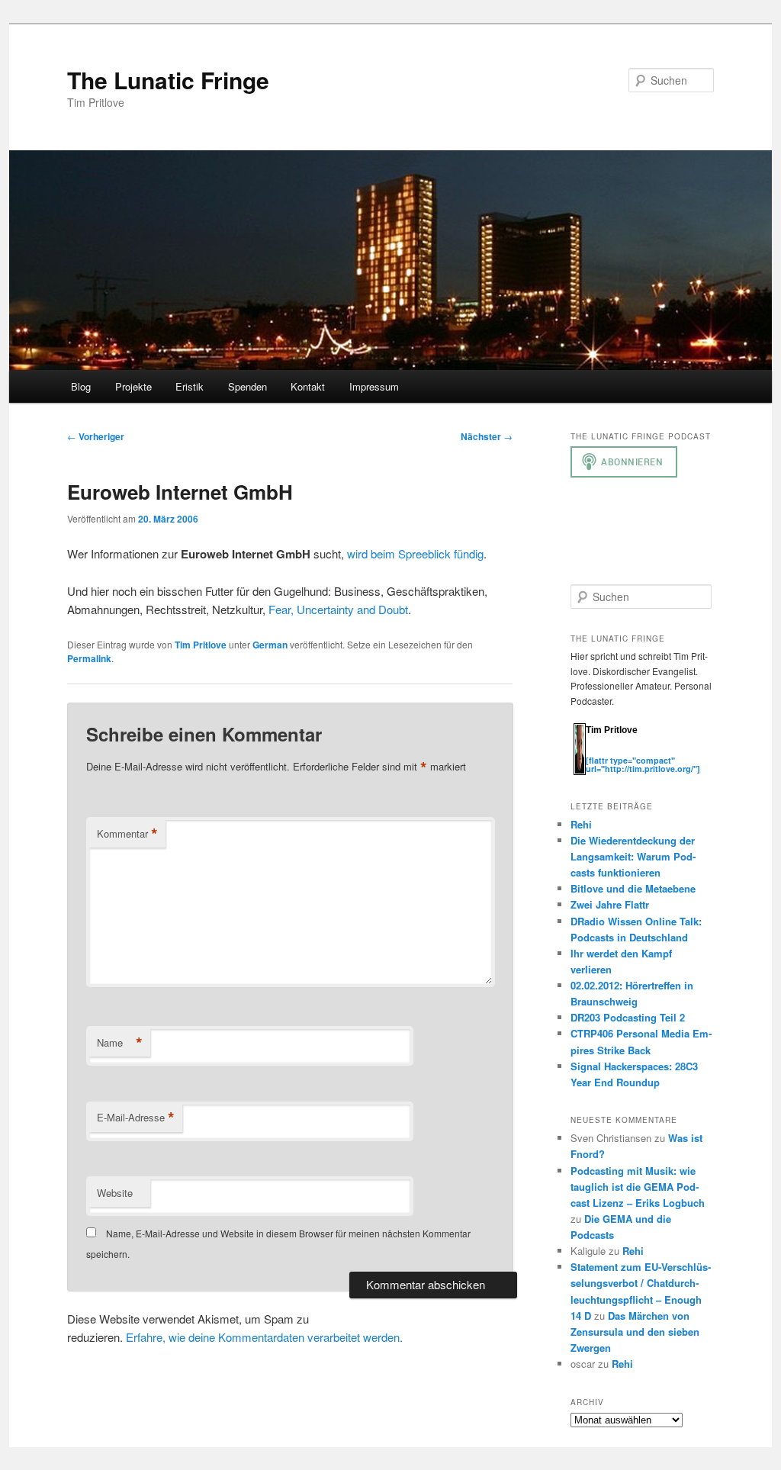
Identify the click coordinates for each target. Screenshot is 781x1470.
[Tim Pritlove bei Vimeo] (608, 752)
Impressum (374, 386)
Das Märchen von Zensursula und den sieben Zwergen (634, 1331)
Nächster (487, 436)
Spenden (247, 386)
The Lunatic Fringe (168, 79)
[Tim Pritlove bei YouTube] (639, 752)
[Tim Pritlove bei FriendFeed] (654, 752)
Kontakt (308, 386)
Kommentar (127, 834)
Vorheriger (95, 436)
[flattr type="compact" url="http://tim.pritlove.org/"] (643, 764)
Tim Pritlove (201, 644)
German (270, 644)
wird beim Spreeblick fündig (415, 553)
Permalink (89, 658)
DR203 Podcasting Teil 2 (627, 1017)
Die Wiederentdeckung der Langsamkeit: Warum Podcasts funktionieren (633, 856)
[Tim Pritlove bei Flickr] (624, 752)
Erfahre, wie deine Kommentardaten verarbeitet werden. (264, 1337)
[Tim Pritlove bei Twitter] (593, 752)
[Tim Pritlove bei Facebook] (668, 752)
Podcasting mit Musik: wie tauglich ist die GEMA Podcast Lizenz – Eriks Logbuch (637, 1186)
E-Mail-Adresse (136, 1117)
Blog (81, 386)
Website (115, 1192)
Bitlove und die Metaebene (633, 888)
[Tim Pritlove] (580, 771)
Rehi (581, 824)
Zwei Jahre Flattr (609, 904)
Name (120, 1043)
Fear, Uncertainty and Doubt (338, 609)
